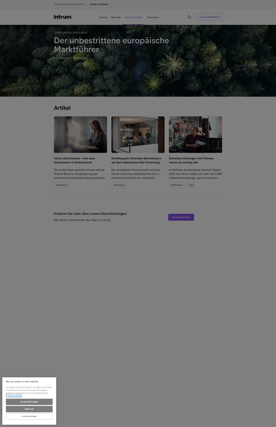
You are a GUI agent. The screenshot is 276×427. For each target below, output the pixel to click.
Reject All (29, 409)
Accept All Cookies (29, 402)
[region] (29, 401)
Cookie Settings (29, 416)
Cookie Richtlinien (14, 396)
